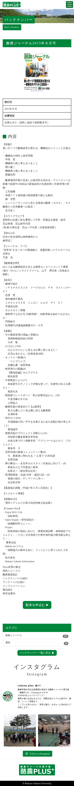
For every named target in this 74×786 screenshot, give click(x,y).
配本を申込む (35, 605)
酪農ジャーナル (36, 636)
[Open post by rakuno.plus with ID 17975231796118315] (54, 730)
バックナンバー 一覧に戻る (35, 652)
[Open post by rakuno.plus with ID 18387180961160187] (20, 730)
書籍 (36, 643)
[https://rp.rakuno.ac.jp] (11, 4)
